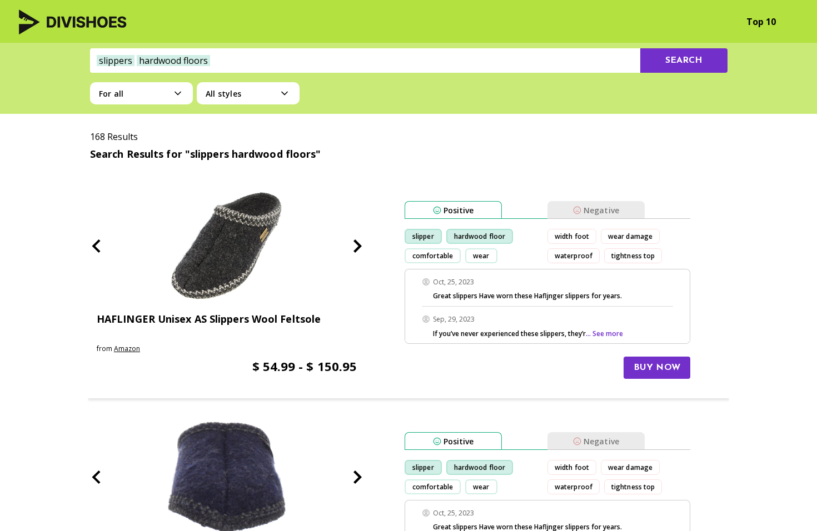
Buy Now (657, 367)
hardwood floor (479, 236)
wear (481, 256)
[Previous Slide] (96, 246)
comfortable (432, 256)
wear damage (630, 236)
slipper (423, 236)
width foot (572, 236)
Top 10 (761, 22)
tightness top (633, 256)
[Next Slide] (357, 246)
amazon (127, 348)
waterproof (573, 256)
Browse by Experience (676, 22)
